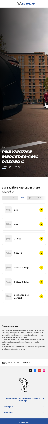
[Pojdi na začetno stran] (26, 4)
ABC (5, 198)
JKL (30, 198)
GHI (22, 198)
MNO (39, 198)
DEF (14, 198)
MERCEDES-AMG (14, 363)
